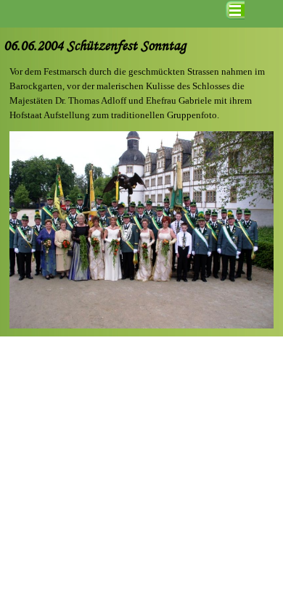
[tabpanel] (141, 94)
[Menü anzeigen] (235, 10)
